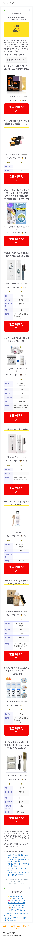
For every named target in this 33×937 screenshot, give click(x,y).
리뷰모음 (18, 926)
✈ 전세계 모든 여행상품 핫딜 (16, 910)
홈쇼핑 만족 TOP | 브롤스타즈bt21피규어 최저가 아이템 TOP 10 (18, 856)
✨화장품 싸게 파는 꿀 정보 (16, 896)
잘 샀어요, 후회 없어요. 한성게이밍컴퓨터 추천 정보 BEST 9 (18, 874)
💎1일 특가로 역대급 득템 (16, 905)
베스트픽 (12, 926)
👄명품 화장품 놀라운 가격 (16, 900)
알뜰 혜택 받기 (16, 109)
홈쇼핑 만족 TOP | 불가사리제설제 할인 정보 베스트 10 (18, 860)
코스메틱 (6, 926)
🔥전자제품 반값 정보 (16, 898)
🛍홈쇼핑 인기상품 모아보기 (16, 903)
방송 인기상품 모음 (8, 3)
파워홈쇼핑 (24, 926)
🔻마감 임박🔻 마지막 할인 (16, 30)
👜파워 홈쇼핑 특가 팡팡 (16, 907)
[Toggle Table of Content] (23, 59)
